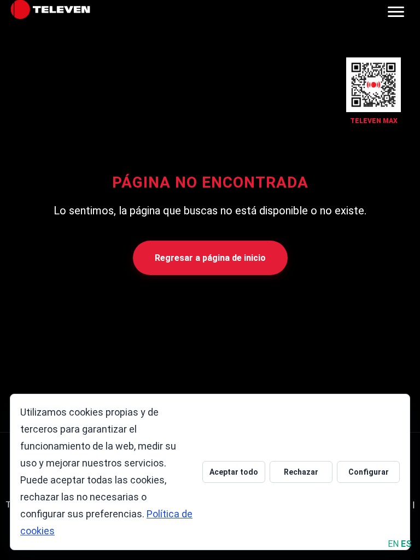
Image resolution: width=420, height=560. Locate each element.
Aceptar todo (233, 472)
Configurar (368, 472)
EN (393, 544)
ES (406, 544)
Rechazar (301, 472)
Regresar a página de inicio (210, 258)
